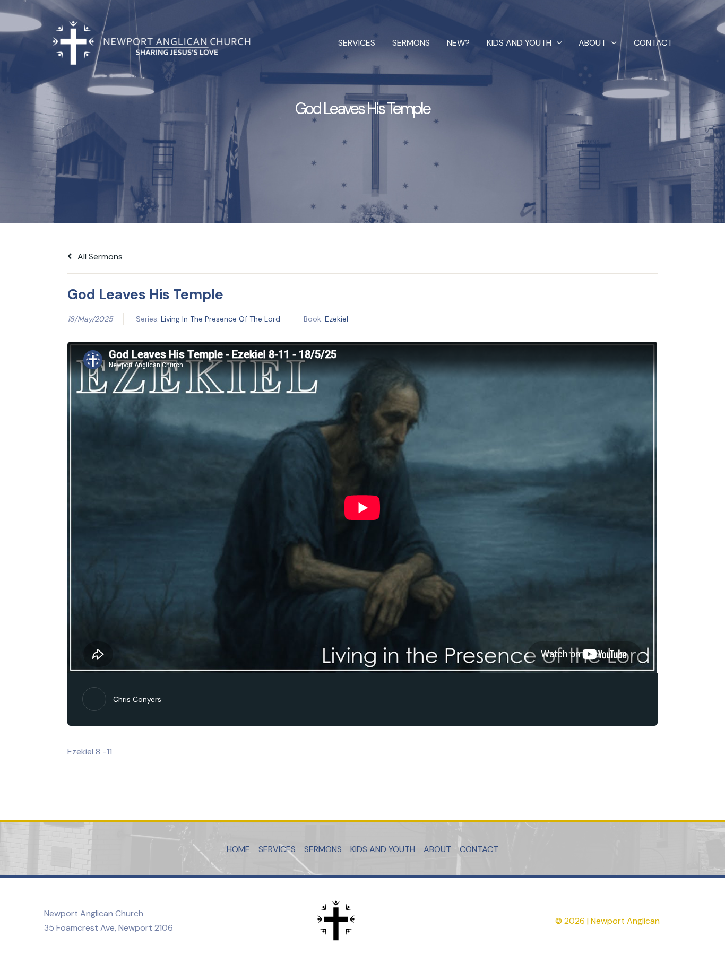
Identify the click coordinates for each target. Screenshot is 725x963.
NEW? (458, 42)
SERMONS (411, 42)
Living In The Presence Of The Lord (220, 319)
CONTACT (653, 42)
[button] (556, 43)
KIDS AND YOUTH (519, 42)
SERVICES (356, 42)
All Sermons (99, 256)
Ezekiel (336, 319)
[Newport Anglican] (150, 42)
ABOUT (592, 42)
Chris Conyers (137, 699)
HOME (238, 849)
